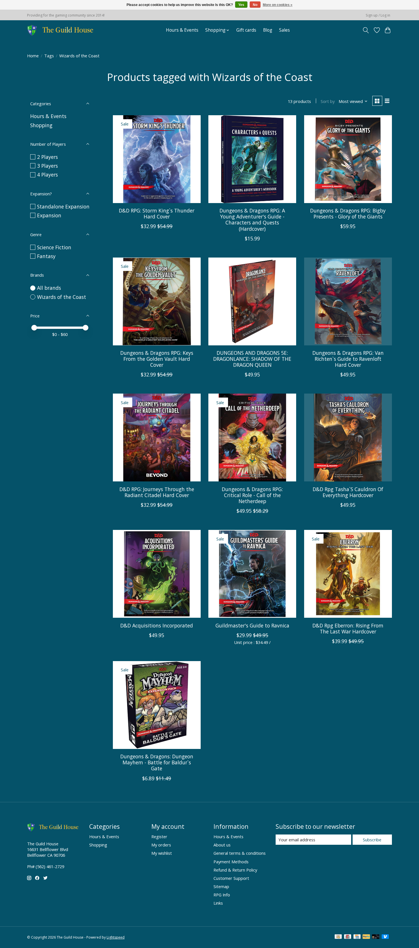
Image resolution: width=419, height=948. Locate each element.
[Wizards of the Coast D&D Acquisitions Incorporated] (157, 574)
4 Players (47, 174)
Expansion (49, 215)
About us (222, 845)
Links (218, 903)
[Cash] (338, 937)
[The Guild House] (62, 30)
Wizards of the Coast (61, 296)
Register (159, 836)
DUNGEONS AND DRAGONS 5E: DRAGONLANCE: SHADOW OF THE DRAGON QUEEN (252, 358)
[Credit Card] (357, 937)
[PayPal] (366, 937)
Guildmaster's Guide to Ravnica (252, 625)
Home (33, 55)
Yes (241, 5)
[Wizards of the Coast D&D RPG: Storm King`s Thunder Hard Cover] (157, 159)
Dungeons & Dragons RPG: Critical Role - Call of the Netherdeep (252, 495)
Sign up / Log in (378, 15)
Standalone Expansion (63, 206)
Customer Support (231, 878)
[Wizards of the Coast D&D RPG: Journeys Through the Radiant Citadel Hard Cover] (157, 437)
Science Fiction (54, 247)
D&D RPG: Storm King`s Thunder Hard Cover (156, 213)
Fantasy (46, 256)
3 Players (47, 165)
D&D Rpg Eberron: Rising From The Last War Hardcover (347, 628)
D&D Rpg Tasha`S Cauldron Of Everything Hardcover (348, 492)
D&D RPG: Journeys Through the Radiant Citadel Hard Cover (156, 492)
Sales (284, 30)
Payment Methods (231, 861)
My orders (161, 845)
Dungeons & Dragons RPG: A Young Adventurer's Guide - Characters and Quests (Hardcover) (252, 219)
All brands (49, 287)
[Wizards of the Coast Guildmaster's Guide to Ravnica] (252, 574)
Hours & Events (182, 30)
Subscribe (372, 839)
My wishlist (161, 853)
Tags (49, 55)
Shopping (41, 125)
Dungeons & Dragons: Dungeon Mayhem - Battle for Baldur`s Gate (156, 762)
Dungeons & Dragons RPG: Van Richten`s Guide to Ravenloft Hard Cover (348, 358)
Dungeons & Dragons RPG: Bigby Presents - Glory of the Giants (348, 213)
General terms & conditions (239, 853)
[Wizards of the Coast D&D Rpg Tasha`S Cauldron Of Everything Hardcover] (348, 437)
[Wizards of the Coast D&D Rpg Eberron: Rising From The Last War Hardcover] (348, 574)
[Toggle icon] (366, 30)
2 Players (47, 156)
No (255, 5)
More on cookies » (277, 5)
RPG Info (221, 895)
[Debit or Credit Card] (375, 937)
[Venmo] (385, 937)
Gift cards (246, 30)
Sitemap (221, 886)
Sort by (328, 101)
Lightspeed (116, 937)
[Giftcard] (347, 937)
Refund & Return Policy (235, 870)
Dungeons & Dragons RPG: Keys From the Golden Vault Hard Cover (156, 358)
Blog (267, 30)
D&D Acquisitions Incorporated (156, 625)
